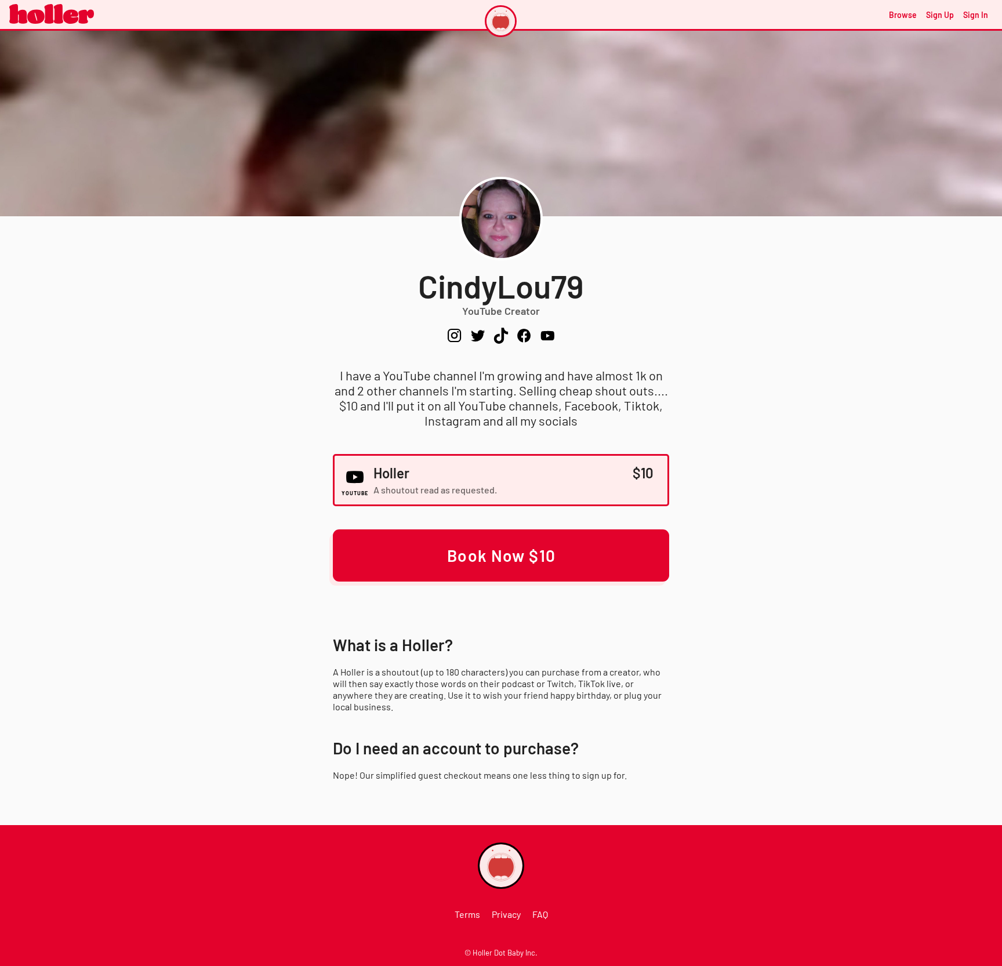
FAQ (540, 914)
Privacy (506, 914)
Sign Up (940, 15)
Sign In (975, 15)
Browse (903, 15)
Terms (467, 914)
